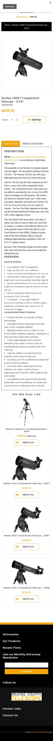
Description (10, 144)
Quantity (5, 120)
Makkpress (30, 732)
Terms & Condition (34, 735)
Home (7, 25)
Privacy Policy (16, 735)
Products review (33, 144)
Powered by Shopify (43, 732)
